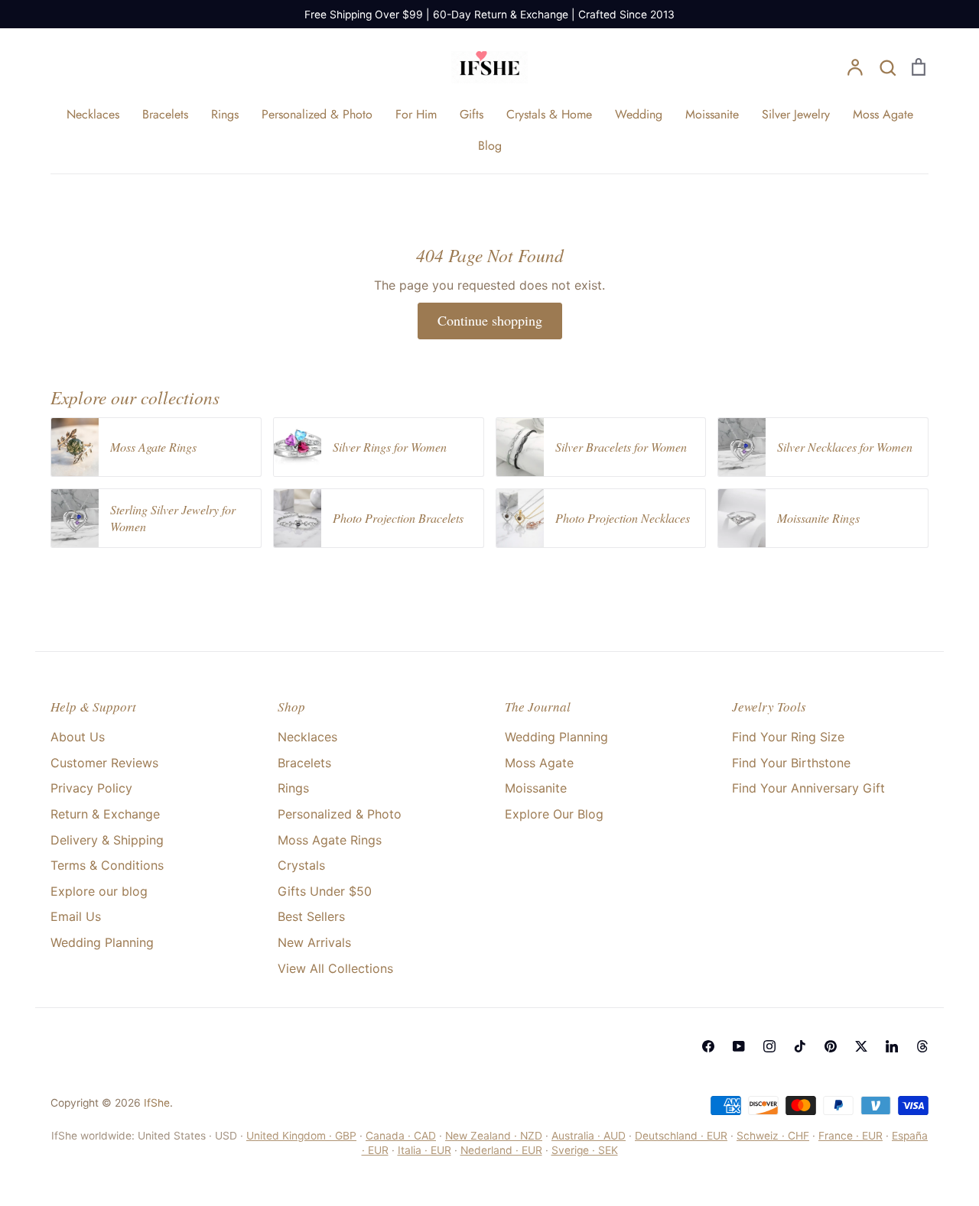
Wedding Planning (102, 942)
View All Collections (335, 968)
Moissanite (712, 114)
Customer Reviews (104, 762)
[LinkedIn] (892, 1046)
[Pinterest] (830, 1046)
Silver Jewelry (796, 114)
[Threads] (922, 1046)
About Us (77, 736)
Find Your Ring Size (788, 736)
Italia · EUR (424, 1150)
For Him (416, 114)
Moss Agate (883, 114)
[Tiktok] (800, 1046)
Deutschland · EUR (681, 1136)
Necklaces (93, 114)
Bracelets (165, 114)
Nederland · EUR (501, 1150)
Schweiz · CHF (773, 1136)
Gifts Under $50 (325, 891)
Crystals (301, 865)
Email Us (75, 916)
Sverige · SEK (584, 1150)
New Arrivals (314, 942)
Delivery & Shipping (107, 840)
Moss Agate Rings (330, 840)
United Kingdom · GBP (301, 1136)
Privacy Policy (91, 788)
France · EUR (850, 1136)
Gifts (471, 114)
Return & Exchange (105, 814)
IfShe (157, 1103)
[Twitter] (861, 1046)
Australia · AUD (588, 1136)
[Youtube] (739, 1046)
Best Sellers (311, 916)
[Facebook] (708, 1046)
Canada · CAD (401, 1136)
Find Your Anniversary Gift (808, 788)
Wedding (638, 114)
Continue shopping (489, 320)
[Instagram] (769, 1046)
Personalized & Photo (317, 114)
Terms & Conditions (107, 865)
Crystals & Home (549, 114)
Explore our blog (99, 891)
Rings (225, 114)
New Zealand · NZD (493, 1136)
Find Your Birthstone (791, 762)
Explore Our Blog (554, 814)
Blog (490, 145)
